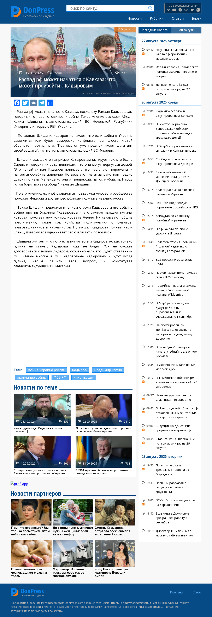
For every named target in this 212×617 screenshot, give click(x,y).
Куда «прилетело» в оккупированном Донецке (170, 113)
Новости (135, 18)
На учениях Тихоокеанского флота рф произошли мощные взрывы (170, 53)
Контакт (177, 592)
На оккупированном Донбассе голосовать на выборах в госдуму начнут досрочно (170, 331)
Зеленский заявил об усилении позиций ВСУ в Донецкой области (170, 176)
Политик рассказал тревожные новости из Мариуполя (170, 469)
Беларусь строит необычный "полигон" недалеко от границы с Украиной (170, 246)
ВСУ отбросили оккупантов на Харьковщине (170, 502)
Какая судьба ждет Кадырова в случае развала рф (42, 413)
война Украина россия (46, 370)
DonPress (38, 10)
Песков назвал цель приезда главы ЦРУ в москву (170, 274)
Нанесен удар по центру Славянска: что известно (170, 397)
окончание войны (31, 377)
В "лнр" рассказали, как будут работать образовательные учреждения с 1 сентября (170, 309)
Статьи (178, 18)
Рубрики (157, 18)
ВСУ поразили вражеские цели (170, 261)
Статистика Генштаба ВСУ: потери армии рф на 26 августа (170, 443)
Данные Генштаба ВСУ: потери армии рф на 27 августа (170, 88)
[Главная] (16, 11)
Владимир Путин (108, 370)
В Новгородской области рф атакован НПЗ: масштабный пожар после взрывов (170, 412)
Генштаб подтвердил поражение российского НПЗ (170, 204)
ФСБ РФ (60, 377)
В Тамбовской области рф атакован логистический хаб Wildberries (170, 381)
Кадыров (79, 370)
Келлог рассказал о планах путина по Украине (170, 191)
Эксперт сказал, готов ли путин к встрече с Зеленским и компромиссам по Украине (42, 455)
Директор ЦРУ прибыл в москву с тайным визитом (170, 533)
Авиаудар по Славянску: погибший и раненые (170, 217)
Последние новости (155, 30)
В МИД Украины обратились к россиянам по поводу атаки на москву (104, 455)
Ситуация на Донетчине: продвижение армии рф (170, 428)
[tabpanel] (170, 287)
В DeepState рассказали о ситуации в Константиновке (170, 148)
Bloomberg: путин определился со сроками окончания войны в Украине (104, 413)
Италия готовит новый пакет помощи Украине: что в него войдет (170, 71)
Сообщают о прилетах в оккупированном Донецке (170, 161)
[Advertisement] (73, 329)
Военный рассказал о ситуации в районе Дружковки (170, 487)
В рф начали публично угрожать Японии (170, 231)
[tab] (155, 30)
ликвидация (84, 377)
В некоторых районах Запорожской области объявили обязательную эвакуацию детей (170, 130)
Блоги (196, 18)
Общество (124, 29)
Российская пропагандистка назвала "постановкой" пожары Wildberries (170, 289)
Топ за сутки (186, 30)
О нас (197, 592)
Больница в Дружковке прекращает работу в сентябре (170, 517)
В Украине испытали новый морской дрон (170, 366)
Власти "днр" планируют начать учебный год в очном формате (170, 351)
